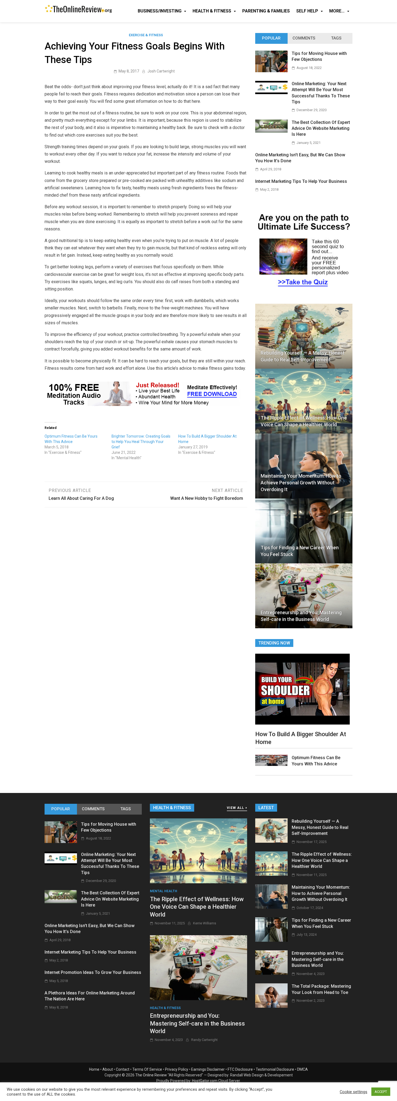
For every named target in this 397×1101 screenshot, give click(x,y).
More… (337, 11)
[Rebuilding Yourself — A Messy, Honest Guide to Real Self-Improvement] (271, 841)
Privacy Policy (176, 1069)
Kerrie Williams (204, 923)
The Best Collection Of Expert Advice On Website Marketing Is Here (321, 128)
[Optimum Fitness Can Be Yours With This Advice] (271, 764)
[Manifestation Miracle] (143, 404)
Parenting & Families (266, 11)
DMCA (302, 1069)
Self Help (307, 11)
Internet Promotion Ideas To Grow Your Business (93, 972)
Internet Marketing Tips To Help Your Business (301, 181)
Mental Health (163, 891)
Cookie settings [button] (353, 1091)
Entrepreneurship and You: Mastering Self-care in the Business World (301, 616)
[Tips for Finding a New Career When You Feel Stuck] (271, 940)
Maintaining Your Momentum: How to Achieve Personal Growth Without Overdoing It (301, 482)
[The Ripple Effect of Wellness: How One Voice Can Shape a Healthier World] (198, 850)
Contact (122, 1069)
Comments (303, 38)
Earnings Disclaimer (208, 1069)
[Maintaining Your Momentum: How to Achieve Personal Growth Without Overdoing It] (271, 907)
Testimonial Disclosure (275, 1069)
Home (94, 1069)
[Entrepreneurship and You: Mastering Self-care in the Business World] (198, 967)
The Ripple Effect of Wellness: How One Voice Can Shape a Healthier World (304, 421)
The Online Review (151, 1075)
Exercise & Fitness (146, 35)
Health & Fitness (212, 11)
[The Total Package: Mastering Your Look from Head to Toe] (271, 1006)
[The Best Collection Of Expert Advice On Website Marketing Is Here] (271, 131)
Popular (271, 38)
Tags (336, 38)
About (107, 1069)
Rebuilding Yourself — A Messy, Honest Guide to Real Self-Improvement (303, 356)
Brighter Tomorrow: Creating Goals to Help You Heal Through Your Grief (141, 441)
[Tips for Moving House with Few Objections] (271, 70)
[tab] (271, 38)
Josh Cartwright (161, 71)
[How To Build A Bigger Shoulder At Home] (302, 688)
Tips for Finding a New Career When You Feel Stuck (300, 551)
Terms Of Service (147, 1069)
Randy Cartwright (204, 1040)
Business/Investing (159, 11)
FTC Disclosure (240, 1069)
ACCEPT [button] (381, 1092)
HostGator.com (204, 1081)
